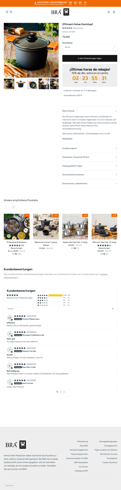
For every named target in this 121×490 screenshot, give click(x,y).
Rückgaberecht (110, 446)
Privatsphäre (112, 458)
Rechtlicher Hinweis (108, 454)
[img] (20, 316)
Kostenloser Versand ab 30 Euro (75, 157)
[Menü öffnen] (7, 12)
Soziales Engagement (79, 450)
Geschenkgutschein (79, 454)
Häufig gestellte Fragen (72, 166)
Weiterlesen (67, 138)
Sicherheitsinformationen (73, 175)
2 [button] (60, 392)
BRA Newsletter (81, 462)
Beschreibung (68, 111)
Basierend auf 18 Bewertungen (20, 298)
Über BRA (84, 446)
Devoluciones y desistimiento (74, 183)
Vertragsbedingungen (108, 441)
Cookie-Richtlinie (109, 462)
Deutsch (9, 485)
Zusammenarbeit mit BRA (77, 458)
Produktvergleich (69, 148)
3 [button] (64, 392)
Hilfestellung (82, 441)
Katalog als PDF (81, 471)
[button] (67, 28)
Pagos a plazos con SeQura (106, 450)
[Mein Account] (109, 12)
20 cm (67, 47)
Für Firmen (83, 467)
